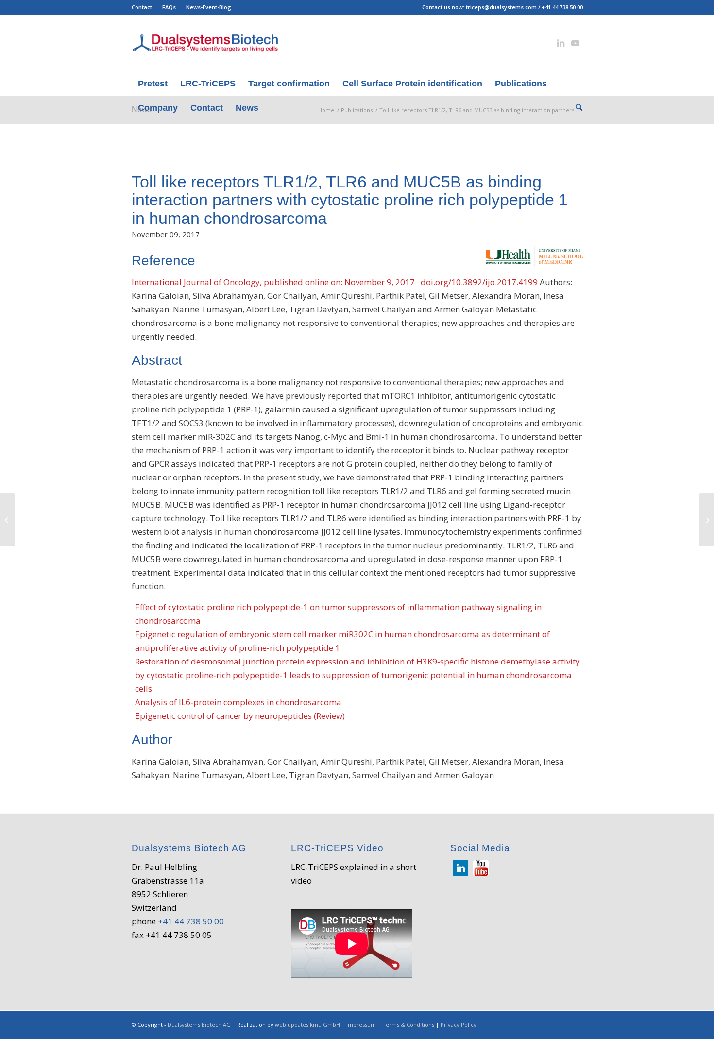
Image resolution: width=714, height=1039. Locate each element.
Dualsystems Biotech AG (199, 1024)
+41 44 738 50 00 (562, 7)
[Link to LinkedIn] (561, 43)
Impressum (361, 1024)
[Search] (575, 108)
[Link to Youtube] (575, 43)
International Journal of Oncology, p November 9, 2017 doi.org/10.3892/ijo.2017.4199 (335, 282)
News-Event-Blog (208, 7)
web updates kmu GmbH (307, 1024)
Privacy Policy (458, 1024)
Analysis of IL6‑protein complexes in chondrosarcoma (238, 702)
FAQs (169, 7)
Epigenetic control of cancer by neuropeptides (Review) (240, 715)
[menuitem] (144, 7)
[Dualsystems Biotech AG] (205, 43)
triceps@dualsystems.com (501, 7)
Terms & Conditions (408, 1024)
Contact (142, 7)
